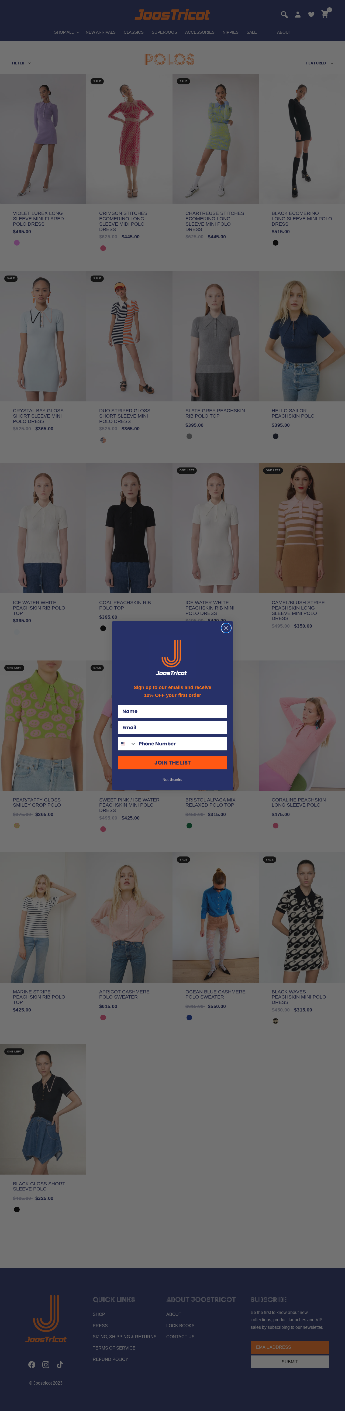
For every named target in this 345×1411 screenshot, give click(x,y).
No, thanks (172, 779)
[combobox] (127, 743)
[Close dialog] (226, 628)
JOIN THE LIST (172, 762)
